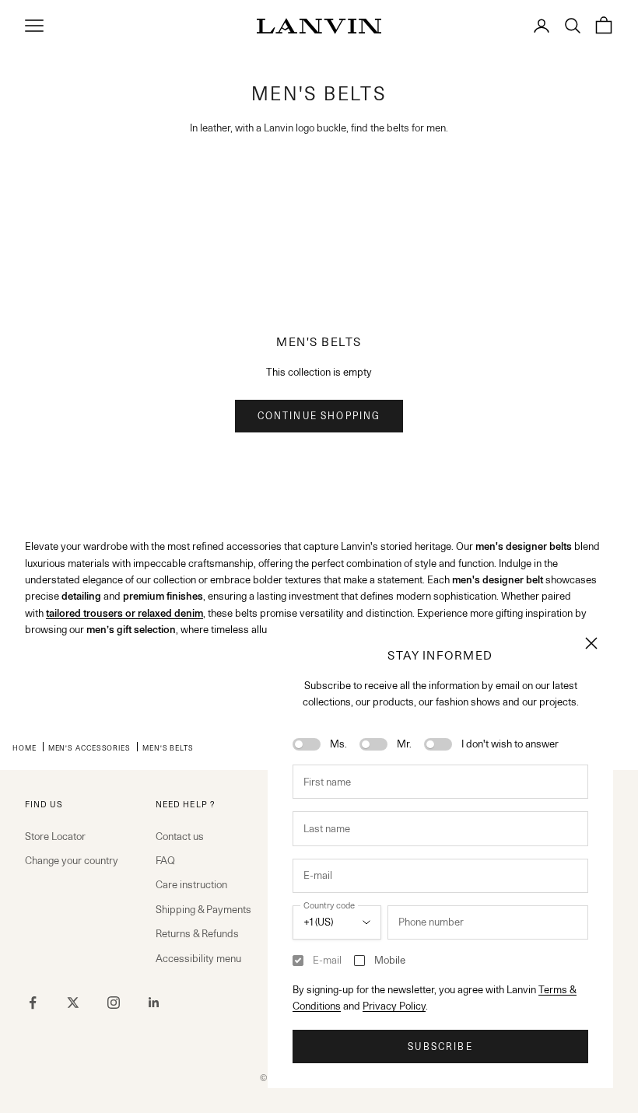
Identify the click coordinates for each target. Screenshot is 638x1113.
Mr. (404, 743)
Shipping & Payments (203, 909)
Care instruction (191, 884)
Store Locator (55, 836)
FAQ (165, 860)
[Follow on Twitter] (73, 1002)
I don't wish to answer (510, 743)
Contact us (180, 836)
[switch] (307, 744)
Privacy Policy (394, 1005)
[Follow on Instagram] (113, 1002)
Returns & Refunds (197, 933)
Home (24, 747)
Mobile (389, 960)
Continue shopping (319, 416)
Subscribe (440, 1046)
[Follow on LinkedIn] (154, 1002)
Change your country (71, 860)
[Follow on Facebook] (32, 1002)
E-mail (327, 960)
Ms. (338, 743)
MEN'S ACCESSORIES (89, 747)
